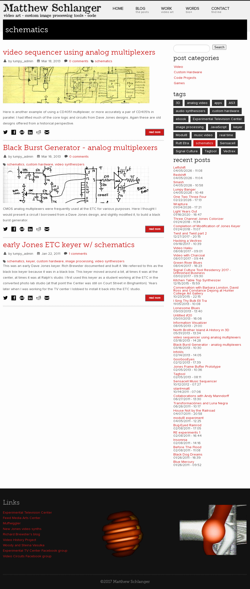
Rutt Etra (182, 143)
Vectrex (229, 151)
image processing (79, 261)
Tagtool (211, 151)
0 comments (78, 61)
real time (226, 135)
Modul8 (181, 135)
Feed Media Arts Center (22, 518)
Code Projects (185, 78)
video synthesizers (69, 164)
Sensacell (227, 143)
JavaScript (218, 127)
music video (203, 135)
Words (192, 10)
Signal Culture (187, 151)
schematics (103, 61)
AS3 (232, 103)
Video (178, 67)
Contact (220, 10)
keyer (30, 261)
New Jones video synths (22, 529)
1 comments (78, 253)
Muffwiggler (12, 523)
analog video (197, 103)
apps (218, 103)
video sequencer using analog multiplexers (79, 52)
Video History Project (19, 540)
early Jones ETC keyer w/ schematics (69, 245)
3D (178, 103)
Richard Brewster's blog (21, 534)
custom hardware (39, 164)
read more (154, 132)
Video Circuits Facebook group (27, 556)
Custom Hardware (188, 72)
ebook (181, 119)
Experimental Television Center (217, 119)
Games (179, 83)
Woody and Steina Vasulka (23, 545)
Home (118, 8)
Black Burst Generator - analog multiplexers (80, 147)
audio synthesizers (190, 111)
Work (167, 10)
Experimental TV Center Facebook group (35, 550)
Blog (142, 10)
